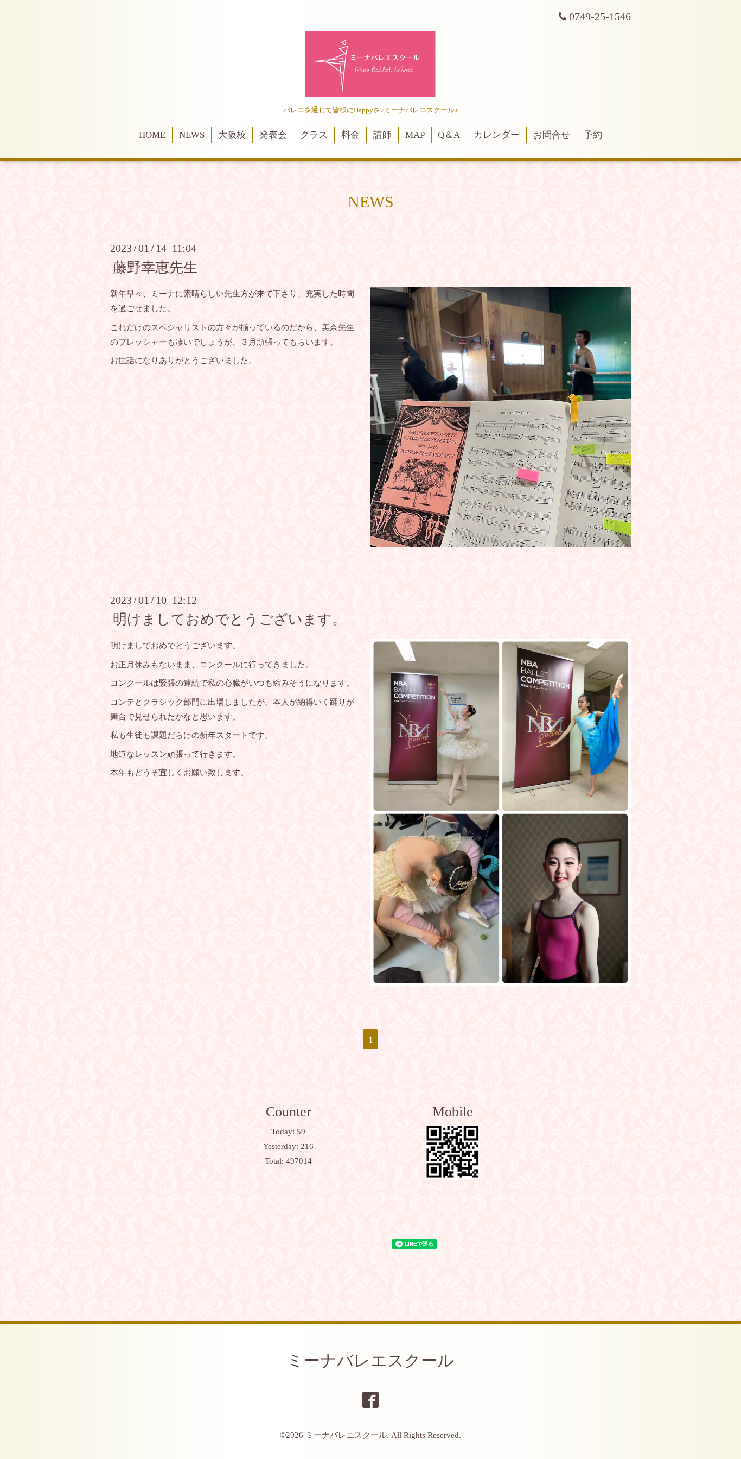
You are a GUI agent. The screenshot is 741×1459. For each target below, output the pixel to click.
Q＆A (449, 135)
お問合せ (551, 135)
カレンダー (497, 135)
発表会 (273, 135)
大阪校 (232, 135)
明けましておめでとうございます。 (229, 619)
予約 (593, 135)
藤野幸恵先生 (155, 267)
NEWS (192, 135)
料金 (350, 135)
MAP (415, 135)
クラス (314, 135)
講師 (382, 135)
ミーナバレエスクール (370, 1360)
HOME (152, 135)
